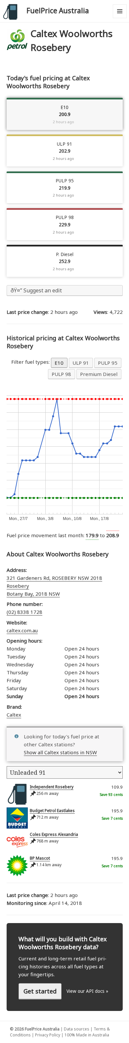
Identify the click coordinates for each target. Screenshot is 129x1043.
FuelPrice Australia (57, 10)
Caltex (14, 714)
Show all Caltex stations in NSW (60, 752)
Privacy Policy (47, 1035)
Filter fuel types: (31, 361)
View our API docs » (87, 991)
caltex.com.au (22, 630)
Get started (40, 991)
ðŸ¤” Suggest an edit (36, 290)
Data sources (76, 1029)
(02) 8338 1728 (24, 612)
